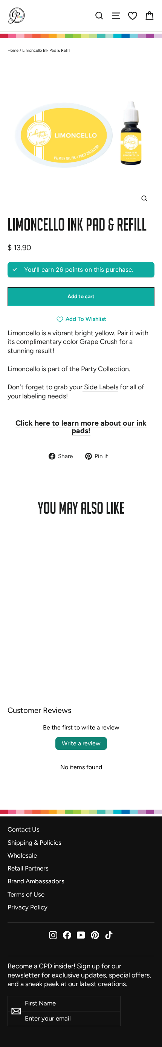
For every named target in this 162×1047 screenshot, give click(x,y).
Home (13, 50)
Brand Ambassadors (36, 881)
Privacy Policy (27, 907)
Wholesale (22, 855)
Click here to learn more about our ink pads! (81, 426)
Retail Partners (28, 868)
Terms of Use (26, 894)
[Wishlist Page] (133, 16)
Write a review (81, 743)
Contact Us (24, 829)
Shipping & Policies (34, 842)
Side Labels (100, 387)
